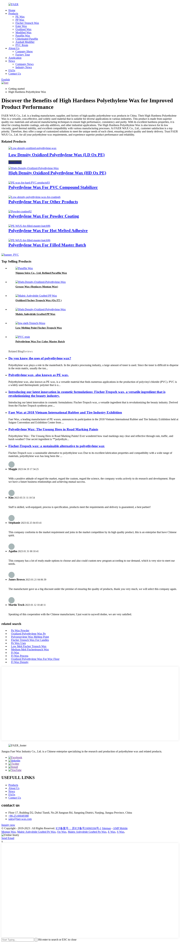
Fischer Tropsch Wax (27, 22)
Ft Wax (15, 652)
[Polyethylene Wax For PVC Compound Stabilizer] (29, 182)
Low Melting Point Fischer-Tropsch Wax (38, 327)
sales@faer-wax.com (20, 818)
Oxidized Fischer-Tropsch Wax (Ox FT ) (38, 300)
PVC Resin (21, 45)
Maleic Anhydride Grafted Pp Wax (87, 831)
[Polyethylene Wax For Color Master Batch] (22, 336)
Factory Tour (22, 54)
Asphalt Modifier (24, 41)
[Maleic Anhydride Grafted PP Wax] (40, 309)
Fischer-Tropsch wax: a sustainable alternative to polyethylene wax (56, 446)
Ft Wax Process (19, 655)
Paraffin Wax (22, 35)
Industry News (23, 67)
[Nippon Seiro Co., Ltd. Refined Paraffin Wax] (24, 268)
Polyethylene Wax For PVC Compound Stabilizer (53, 187)
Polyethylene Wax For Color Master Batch (40, 341)
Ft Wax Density (19, 662)
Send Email (7, 838)
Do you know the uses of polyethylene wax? (39, 358)
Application (14, 57)
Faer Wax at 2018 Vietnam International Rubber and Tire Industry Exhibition (65, 412)
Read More (15, 162)
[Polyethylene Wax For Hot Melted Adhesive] (29, 225)
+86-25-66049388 (18, 815)
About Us (13, 48)
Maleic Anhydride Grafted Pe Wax (36, 831)
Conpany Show (24, 51)
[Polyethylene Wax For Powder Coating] (20, 211)
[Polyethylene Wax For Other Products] (34, 197)
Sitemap (106, 828)
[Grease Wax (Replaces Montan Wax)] (40, 281)
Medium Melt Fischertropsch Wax (30, 649)
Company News (24, 64)
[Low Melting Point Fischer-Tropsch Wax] (30, 323)
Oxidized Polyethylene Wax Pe (28, 633)
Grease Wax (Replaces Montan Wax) (36, 286)
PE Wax (20, 16)
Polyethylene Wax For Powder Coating (43, 216)
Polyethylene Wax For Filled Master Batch (47, 245)
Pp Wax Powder (20, 630)
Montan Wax (8, 831)
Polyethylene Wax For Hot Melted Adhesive (48, 230)
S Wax (120, 831)
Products (13, 13)
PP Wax (19, 19)
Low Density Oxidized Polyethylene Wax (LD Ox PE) (56, 154)
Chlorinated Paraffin (26, 38)
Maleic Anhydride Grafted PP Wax (35, 314)
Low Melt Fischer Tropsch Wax (28, 646)
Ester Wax (21, 26)
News (11, 60)
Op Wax (61, 831)
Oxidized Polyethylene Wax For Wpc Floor (35, 658)
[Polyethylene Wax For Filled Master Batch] (29, 240)
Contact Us (14, 73)
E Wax (111, 831)
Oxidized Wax (23, 29)
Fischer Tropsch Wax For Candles (30, 639)
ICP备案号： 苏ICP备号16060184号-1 (78, 828)
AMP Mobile (120, 828)
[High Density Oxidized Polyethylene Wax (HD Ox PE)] (33, 168)
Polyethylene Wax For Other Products (43, 201)
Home (11, 10)
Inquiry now (8, 824)
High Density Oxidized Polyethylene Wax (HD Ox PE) (57, 173)
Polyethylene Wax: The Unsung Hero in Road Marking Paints (53, 429)
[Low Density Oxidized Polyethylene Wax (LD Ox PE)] (32, 148)
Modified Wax (23, 32)
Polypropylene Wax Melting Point (30, 636)
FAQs (11, 70)
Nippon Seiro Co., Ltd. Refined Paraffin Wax (41, 272)
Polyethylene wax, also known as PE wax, (38, 375)
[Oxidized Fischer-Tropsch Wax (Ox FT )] (36, 295)
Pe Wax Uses (18, 643)
